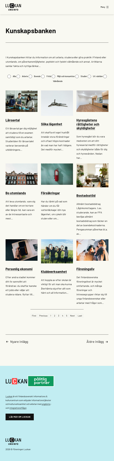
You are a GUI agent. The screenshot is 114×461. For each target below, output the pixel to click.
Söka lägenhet (51, 124)
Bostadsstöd (86, 195)
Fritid (49, 76)
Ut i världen (98, 76)
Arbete (25, 76)
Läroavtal (13, 120)
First (34, 315)
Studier (84, 76)
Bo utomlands (16, 193)
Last (80, 315)
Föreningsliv (85, 269)
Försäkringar (50, 193)
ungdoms (46, 404)
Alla (14, 76)
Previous (43, 315)
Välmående (58, 81)
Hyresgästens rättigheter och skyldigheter (87, 124)
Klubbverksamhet (54, 272)
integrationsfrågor (17, 408)
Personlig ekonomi (19, 269)
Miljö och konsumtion (66, 76)
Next (72, 315)
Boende (37, 76)
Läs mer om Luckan (19, 417)
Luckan (9, 396)
